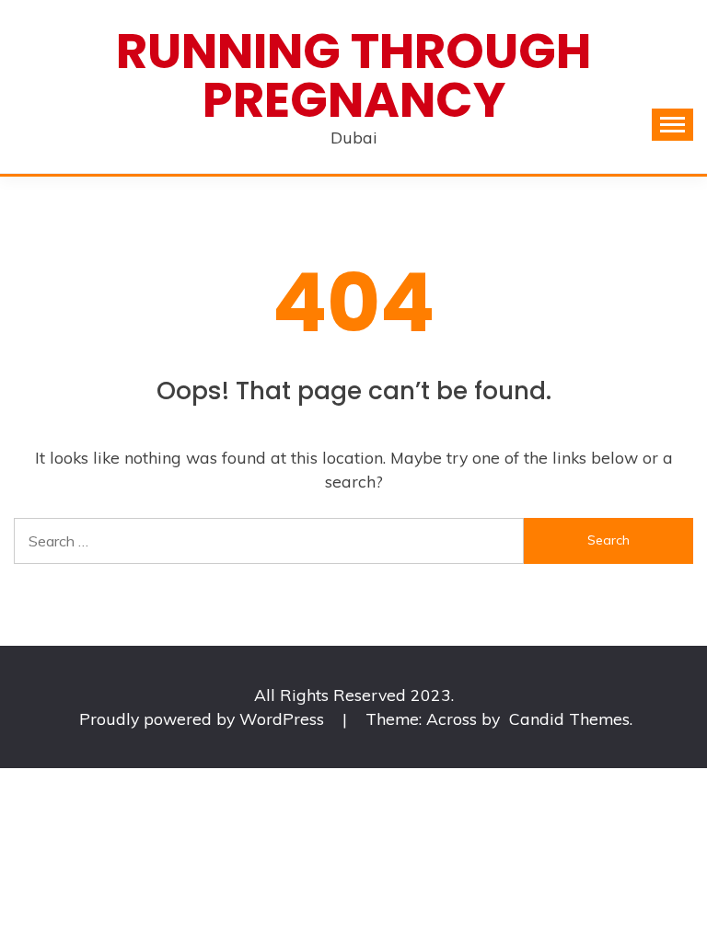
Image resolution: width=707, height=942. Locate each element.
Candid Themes (569, 718)
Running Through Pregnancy (353, 75)
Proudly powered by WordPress (204, 718)
